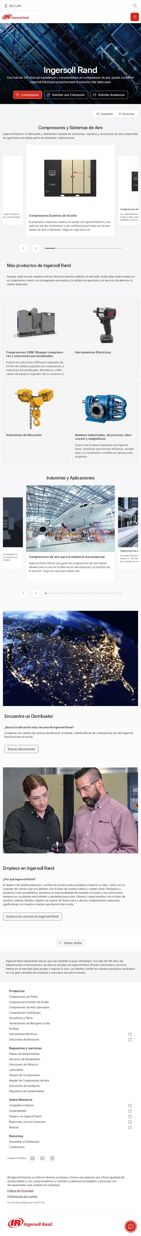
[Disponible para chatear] (131, 1226)
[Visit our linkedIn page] (32, 1158)
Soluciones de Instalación (24, 1085)
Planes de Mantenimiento (24, 1053)
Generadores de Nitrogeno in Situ (29, 1023)
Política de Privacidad (20, 1190)
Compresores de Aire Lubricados (29, 1007)
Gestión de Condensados (24, 1075)
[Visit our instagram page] (52, 1158)
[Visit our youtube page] (42, 1158)
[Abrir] (135, 17)
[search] (135, 6)
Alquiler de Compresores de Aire (29, 1080)
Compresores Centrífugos (25, 1012)
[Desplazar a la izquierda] (23, 248)
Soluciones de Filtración (23, 1064)
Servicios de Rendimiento (24, 1059)
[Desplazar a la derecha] (36, 248)
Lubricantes (16, 1069)
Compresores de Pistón (23, 996)
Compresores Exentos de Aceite (29, 1002)
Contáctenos (17, 1147)
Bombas (14, 1028)
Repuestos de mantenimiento (26, 1091)
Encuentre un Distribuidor (24, 1141)
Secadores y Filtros (21, 1018)
